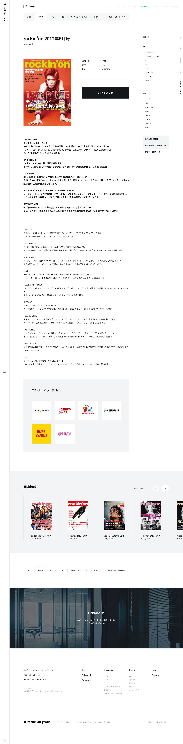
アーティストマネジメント (79, 17)
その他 (147, 80)
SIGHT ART (149, 72)
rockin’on (181, 72)
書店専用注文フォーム (152, 152)
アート (147, 119)
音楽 (147, 103)
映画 (147, 127)
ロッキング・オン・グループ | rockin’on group (4, 12)
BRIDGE (148, 76)
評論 (147, 111)
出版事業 (181, 61)
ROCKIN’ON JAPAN (152, 56)
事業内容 (181, 49)
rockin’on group (37, 722)
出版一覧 (146, 37)
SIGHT (147, 68)
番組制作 (97, 17)
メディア (40, 17)
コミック (148, 123)
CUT (147, 60)
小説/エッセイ (150, 107)
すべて (29, 17)
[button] (165, 488)
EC (63, 17)
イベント (53, 17)
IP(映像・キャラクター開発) (116, 17)
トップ (181, 39)
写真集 (147, 115)
